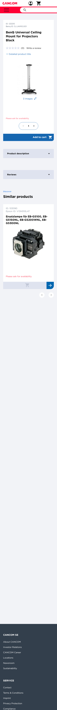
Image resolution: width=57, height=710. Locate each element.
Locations (8, 657)
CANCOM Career (12, 652)
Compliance (9, 708)
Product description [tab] (18, 153)
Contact (7, 687)
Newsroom (8, 663)
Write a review (33, 48)
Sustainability (10, 668)
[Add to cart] (27, 285)
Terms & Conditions (13, 692)
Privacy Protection (12, 703)
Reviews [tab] (11, 174)
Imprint (7, 698)
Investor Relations (12, 647)
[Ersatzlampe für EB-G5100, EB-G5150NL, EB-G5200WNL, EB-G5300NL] (28, 243)
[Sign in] (30, 3)
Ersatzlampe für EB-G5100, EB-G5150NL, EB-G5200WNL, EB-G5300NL (26, 220)
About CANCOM (12, 641)
